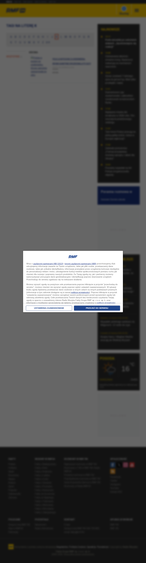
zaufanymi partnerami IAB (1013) (48, 264)
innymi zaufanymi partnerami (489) (80, 264)
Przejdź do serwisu (97, 308)
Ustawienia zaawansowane (49, 308)
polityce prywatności (80, 292)
